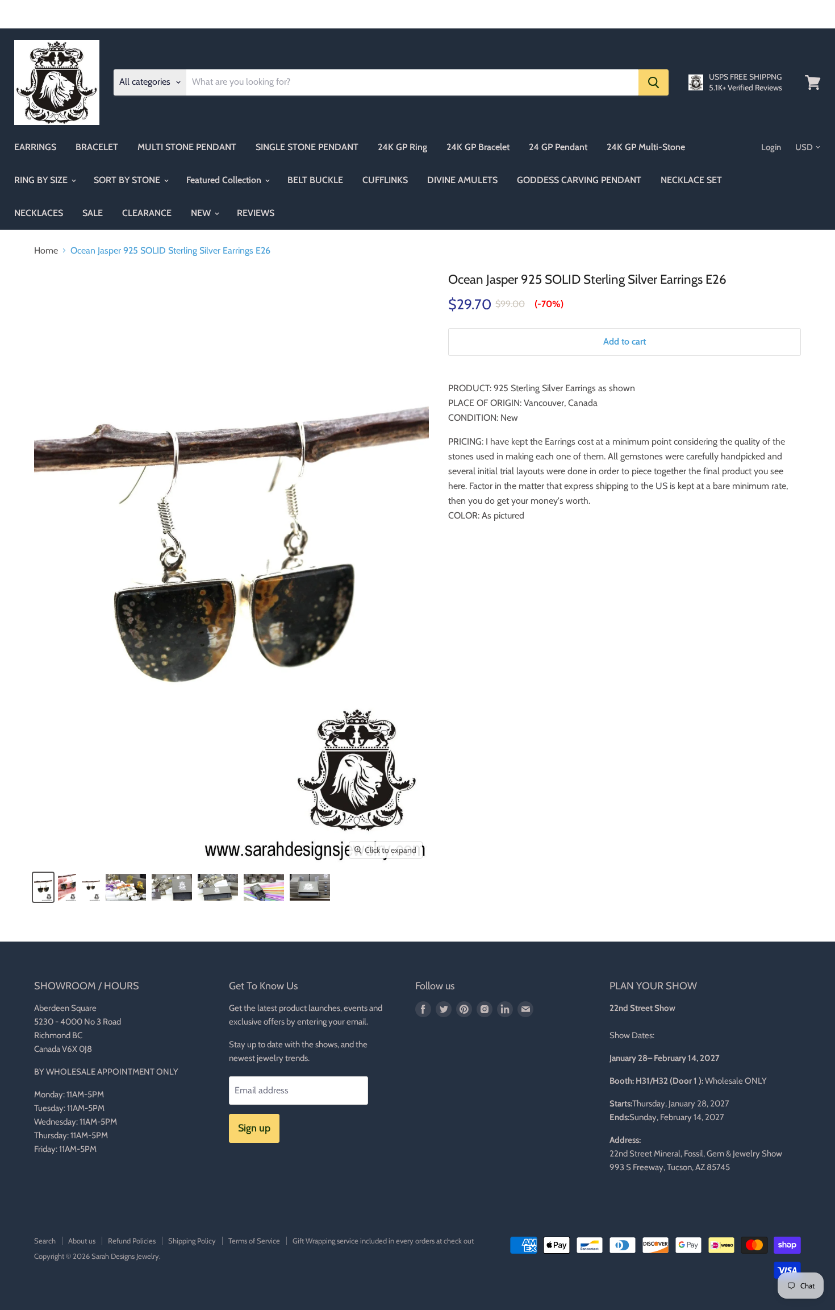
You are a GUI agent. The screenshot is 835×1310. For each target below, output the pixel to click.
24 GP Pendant (558, 147)
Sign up (254, 1128)
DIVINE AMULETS (462, 180)
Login (771, 147)
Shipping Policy (192, 1240)
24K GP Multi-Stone (646, 147)
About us (81, 1240)
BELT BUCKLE (315, 180)
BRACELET (97, 147)
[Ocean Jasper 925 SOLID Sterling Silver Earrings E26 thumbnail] (43, 887)
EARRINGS (35, 147)
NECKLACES (38, 213)
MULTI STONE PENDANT (186, 147)
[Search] (653, 82)
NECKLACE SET (691, 180)
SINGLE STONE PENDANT (307, 147)
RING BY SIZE (42, 180)
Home (46, 251)
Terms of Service (254, 1240)
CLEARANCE (147, 213)
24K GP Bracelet (478, 147)
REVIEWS (255, 213)
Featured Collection (225, 180)
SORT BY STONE (128, 180)
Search (45, 1240)
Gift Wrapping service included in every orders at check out (383, 1240)
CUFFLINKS (385, 180)
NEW (202, 213)
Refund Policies (132, 1240)
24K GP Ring (402, 147)
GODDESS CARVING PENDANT (579, 180)
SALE (92, 213)
